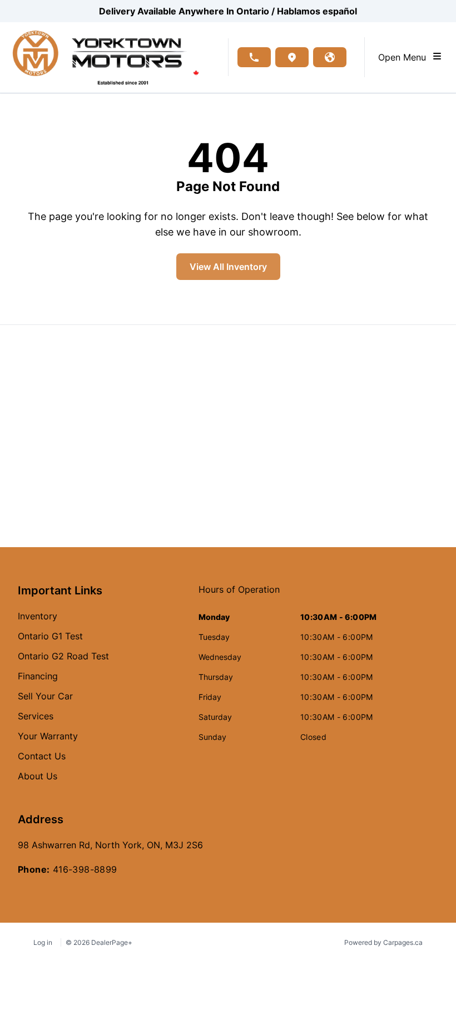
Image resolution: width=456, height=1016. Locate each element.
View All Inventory (228, 266)
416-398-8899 (85, 869)
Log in (42, 942)
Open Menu (405, 57)
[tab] (239, 595)
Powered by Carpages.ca (383, 942)
